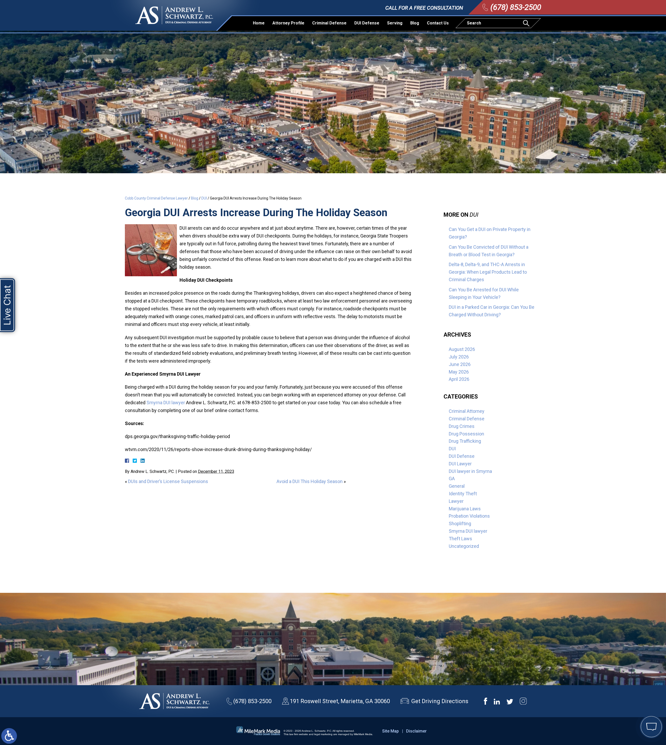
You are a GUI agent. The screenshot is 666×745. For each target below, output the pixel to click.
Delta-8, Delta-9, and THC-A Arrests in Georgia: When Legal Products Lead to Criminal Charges (488, 272)
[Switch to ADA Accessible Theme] (9, 736)
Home (259, 23)
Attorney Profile (288, 23)
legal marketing (323, 734)
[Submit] (527, 23)
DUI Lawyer (460, 463)
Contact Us (438, 23)
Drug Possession (466, 433)
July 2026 (459, 356)
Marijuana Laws (465, 508)
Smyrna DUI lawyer (165, 402)
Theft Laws (460, 538)
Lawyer (456, 501)
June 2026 (460, 364)
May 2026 (459, 372)
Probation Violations (469, 516)
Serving (394, 23)
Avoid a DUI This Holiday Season (310, 481)
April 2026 (459, 379)
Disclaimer (416, 731)
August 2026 (462, 349)
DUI (204, 198)
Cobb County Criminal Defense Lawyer (156, 198)
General (457, 486)
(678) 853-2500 (515, 7)
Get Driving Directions (439, 701)
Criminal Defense (329, 23)
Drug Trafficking (465, 441)
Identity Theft (463, 493)
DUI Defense (366, 23)
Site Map (390, 731)
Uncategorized (464, 546)
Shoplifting (460, 523)
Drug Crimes (462, 426)
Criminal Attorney (466, 411)
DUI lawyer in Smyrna (470, 471)
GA (452, 478)
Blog (414, 23)
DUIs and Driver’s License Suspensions (168, 481)
